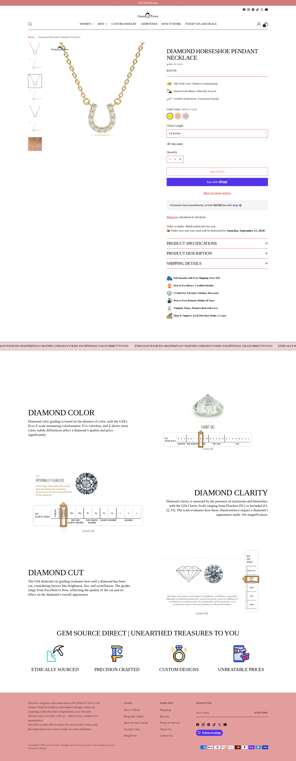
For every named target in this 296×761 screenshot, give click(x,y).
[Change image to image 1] (35, 49)
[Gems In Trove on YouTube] (266, 9)
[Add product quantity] (180, 159)
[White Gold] (185, 116)
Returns (164, 716)
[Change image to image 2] (35, 65)
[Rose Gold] (178, 116)
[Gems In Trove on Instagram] (248, 9)
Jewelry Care (132, 729)
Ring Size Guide (134, 716)
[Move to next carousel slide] (265, 371)
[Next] (179, 3)
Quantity (172, 152)
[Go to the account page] (258, 24)
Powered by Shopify (37, 748)
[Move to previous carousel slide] (257, 371)
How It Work (132, 710)
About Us (165, 729)
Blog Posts (130, 735)
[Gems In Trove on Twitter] (261, 9)
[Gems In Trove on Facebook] (244, 9)
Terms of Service (170, 722)
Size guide (177, 143)
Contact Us (166, 735)
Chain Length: (175, 125)
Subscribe (261, 712)
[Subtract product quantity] (170, 159)
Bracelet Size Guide (136, 722)
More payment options (217, 193)
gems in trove (175, 64)
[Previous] (117, 3)
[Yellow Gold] (170, 116)
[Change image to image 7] (35, 144)
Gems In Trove (53, 745)
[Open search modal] (30, 24)
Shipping (172, 217)
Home (31, 37)
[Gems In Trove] (148, 15)
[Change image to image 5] (35, 112)
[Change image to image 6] (35, 128)
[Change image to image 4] (35, 97)
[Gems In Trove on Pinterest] (253, 9)
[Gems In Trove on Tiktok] (257, 9)
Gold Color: (182, 109)
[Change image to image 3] (35, 81)
